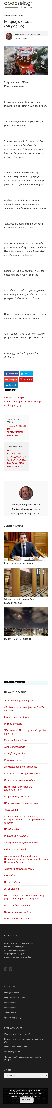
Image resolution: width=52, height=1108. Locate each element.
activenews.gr (10, 1012)
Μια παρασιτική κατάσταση (17, 918)
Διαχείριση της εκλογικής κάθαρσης (21, 842)
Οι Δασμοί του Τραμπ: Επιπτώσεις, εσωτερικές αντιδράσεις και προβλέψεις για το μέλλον (25, 819)
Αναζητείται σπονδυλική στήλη (19, 868)
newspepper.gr (10, 1002)
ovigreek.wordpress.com (14, 997)
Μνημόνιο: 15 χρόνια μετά (16, 796)
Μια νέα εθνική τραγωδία (16, 836)
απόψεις (21, 397)
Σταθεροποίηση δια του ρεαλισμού (20, 766)
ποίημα (38, 401)
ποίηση (9, 405)
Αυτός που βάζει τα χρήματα (17, 905)
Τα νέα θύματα (11, 809)
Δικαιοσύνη (9, 875)
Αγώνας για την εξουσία (15, 849)
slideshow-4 (17, 15)
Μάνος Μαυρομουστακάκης (19, 401)
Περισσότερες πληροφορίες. (28, 1096)
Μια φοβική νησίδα (13, 723)
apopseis (10, 397)
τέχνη (18, 405)
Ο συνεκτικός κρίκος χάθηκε (17, 912)
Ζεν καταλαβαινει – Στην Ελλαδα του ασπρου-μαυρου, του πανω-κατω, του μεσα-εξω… (16, 458)
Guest (7, 15)
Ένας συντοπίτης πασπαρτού (18, 700)
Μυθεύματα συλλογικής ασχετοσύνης (22, 773)
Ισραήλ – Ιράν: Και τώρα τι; (16, 717)
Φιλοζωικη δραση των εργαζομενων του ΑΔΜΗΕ (16, 431)
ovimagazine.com (11, 992)
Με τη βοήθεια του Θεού (15, 740)
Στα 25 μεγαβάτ (11, 888)
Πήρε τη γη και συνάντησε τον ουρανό (22, 803)
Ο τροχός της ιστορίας (14, 753)
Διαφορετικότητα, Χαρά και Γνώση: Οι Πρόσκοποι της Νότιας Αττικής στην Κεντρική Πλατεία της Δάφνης (26, 859)
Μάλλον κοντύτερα (13, 760)
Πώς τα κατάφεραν (13, 882)
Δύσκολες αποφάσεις (14, 746)
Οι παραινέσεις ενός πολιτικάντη (19, 780)
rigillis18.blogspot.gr (13, 1017)
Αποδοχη (26, 1099)
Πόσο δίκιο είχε (11, 829)
